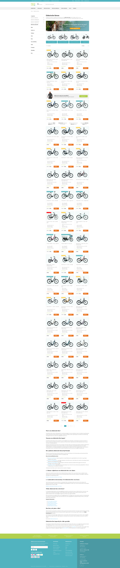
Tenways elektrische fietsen (52, 503)
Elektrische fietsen (56, 545)
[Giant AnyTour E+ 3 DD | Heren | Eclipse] (53, 131)
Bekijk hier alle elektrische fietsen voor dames (54, 477)
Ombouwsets (55, 543)
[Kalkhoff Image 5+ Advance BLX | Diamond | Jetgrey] (53, 364)
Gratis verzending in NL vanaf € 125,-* (37, 0)
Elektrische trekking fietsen (52, 460)
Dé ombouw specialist (46, 0)
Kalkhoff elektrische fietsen (52, 505)
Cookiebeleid (63, 566)
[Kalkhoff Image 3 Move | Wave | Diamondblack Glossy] (53, 174)
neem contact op (66, 527)
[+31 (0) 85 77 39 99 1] (83, 565)
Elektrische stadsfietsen (52, 458)
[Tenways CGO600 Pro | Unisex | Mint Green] (82, 216)
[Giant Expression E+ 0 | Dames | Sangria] (82, 174)
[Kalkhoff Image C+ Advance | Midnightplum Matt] (53, 259)
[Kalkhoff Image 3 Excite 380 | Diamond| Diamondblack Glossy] (82, 406)
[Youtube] (34, 550)
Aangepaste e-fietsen (51, 464)
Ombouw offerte (77, 0)
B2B (66, 548)
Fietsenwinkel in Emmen (69, 553)
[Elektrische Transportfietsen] (74, 36)
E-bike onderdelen (56, 548)
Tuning (54, 552)
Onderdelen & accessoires (57, 550)
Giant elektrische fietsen (52, 502)
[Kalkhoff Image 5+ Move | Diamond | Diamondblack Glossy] (82, 364)
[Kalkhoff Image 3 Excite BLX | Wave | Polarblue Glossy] (67, 322)
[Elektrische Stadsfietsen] (51, 36)
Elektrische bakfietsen (56, 547)
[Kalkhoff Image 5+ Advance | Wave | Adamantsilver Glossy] (82, 343)
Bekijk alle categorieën (34, 24)
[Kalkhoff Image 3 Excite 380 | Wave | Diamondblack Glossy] (82, 301)
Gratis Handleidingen (68, 550)
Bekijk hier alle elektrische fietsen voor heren (54, 486)
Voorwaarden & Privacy (58, 566)
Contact (67, 566)
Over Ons (66, 545)
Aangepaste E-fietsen (56, 553)
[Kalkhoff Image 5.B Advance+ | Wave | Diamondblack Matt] (67, 53)
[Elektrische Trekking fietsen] (63, 36)
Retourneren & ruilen (68, 552)
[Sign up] (47, 547)
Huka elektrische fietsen (52, 504)
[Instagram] (36, 550)
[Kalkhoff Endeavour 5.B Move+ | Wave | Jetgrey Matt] (82, 53)
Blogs (66, 547)
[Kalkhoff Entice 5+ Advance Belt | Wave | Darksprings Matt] (82, 238)
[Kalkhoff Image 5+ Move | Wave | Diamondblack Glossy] (53, 385)
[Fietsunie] (33, 4)
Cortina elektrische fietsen (52, 501)
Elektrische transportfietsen (53, 462)
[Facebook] (32, 550)
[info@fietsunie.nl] (81, 565)
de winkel (74, 526)
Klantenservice (86, 0)
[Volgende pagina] (74, 426)
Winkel (82, 0)
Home (32, 11)
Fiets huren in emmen (68, 555)
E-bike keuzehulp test (54, 518)
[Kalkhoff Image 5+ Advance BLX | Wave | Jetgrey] (67, 364)
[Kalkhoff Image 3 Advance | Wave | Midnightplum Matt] (82, 322)
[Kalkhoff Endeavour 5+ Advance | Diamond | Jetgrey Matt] (82, 385)
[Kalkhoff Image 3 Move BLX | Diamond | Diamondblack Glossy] (67, 174)
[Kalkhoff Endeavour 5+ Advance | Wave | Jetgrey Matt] (53, 406)
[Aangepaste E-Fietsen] (86, 36)
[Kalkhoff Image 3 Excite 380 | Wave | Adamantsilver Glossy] (53, 322)
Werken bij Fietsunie (52, 566)
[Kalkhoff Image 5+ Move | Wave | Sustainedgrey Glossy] (67, 385)
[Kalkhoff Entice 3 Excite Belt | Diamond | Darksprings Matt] (53, 343)
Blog (73, 0)
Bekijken (56, 68)
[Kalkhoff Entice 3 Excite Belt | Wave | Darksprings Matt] (67, 343)
